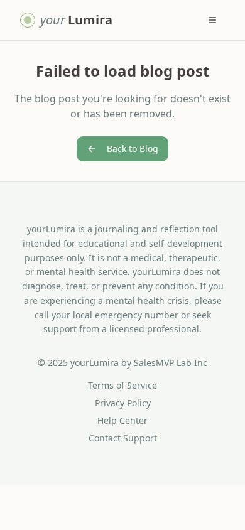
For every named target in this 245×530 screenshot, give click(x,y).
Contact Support (123, 438)
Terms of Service (122, 385)
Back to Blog (132, 148)
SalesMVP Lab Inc (170, 363)
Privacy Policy (123, 403)
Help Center (122, 420)
